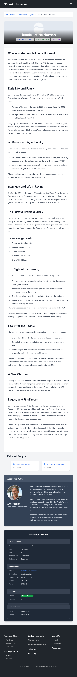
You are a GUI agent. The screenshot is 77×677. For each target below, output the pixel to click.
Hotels (56, 640)
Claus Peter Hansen (23, 464)
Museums (57, 643)
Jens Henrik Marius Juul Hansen (57, 464)
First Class (9, 640)
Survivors (9, 659)
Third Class (10, 647)
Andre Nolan (13, 503)
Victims (8, 655)
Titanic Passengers (26, 14)
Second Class (10, 643)
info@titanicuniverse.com (37, 645)
